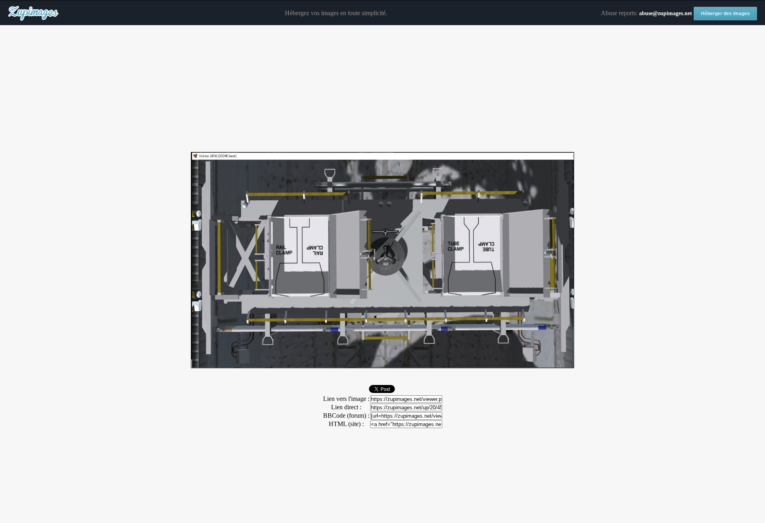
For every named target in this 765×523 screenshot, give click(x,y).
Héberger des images (725, 13)
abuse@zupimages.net (665, 13)
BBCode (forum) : (346, 415)
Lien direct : (346, 407)
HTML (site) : (346, 423)
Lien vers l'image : (346, 398)
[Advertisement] (382, 89)
